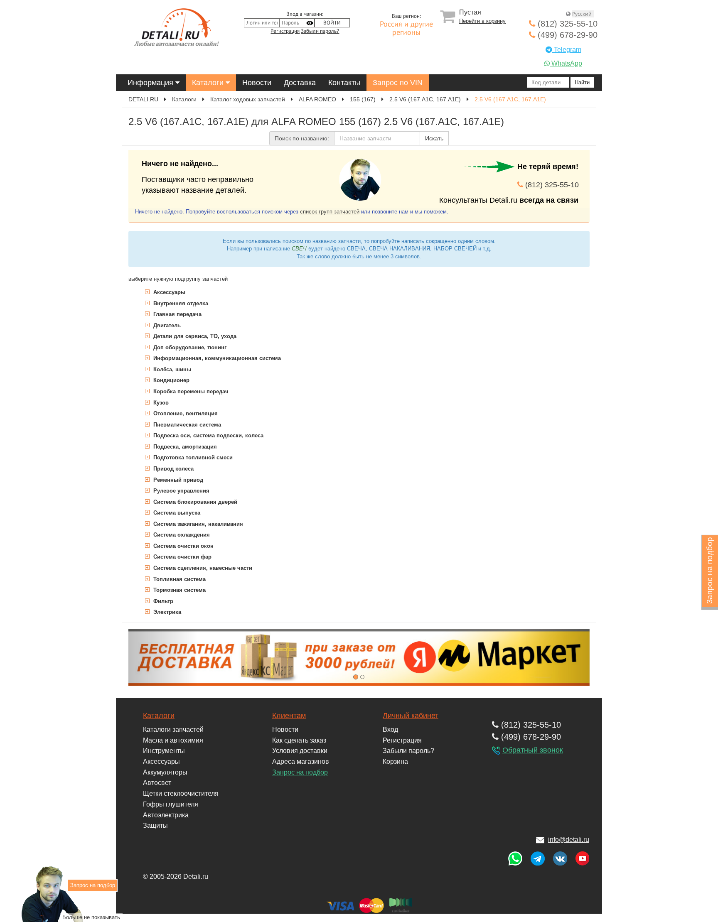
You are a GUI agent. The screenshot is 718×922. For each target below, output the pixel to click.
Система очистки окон (183, 546)
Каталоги (209, 82)
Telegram (566, 49)
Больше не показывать (91, 917)
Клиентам (289, 715)
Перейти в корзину (482, 21)
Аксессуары (168, 292)
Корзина (395, 761)
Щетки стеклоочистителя (181, 793)
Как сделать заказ (299, 740)
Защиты (155, 825)
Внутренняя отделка (180, 303)
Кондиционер (170, 380)
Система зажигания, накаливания (197, 524)
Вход (390, 729)
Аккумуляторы (165, 772)
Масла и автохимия (173, 740)
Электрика (166, 612)
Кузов (160, 403)
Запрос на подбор (300, 772)
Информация (151, 82)
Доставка (300, 82)
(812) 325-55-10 (566, 23)
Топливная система (179, 579)
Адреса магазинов (300, 761)
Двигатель (166, 325)
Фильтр (162, 601)
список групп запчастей (329, 211)
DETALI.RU (143, 99)
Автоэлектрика (166, 815)
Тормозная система (179, 590)
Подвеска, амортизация (184, 447)
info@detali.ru (568, 839)
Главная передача (177, 314)
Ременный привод (177, 480)
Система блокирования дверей (194, 502)
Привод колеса (173, 469)
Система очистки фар (181, 557)
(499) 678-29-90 (566, 34)
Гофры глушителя (170, 804)
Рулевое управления (180, 491)
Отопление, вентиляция (185, 413)
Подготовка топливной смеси (192, 457)
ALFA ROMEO (317, 99)
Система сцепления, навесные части (202, 568)
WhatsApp (566, 63)
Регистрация (285, 31)
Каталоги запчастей (173, 729)
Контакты (344, 82)
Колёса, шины (171, 369)
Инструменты (164, 750)
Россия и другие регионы (406, 28)
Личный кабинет (410, 715)
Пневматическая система (186, 425)
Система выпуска (176, 513)
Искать (434, 138)
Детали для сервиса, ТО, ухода (194, 336)
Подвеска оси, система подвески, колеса (207, 435)
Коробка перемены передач (190, 391)
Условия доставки (299, 750)
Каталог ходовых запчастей (247, 99)
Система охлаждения (181, 535)
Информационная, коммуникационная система (216, 358)
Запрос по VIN (398, 82)
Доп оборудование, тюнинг (189, 347)
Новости (256, 82)
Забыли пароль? (320, 31)
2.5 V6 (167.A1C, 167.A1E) (425, 99)
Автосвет (157, 782)
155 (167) (363, 99)
